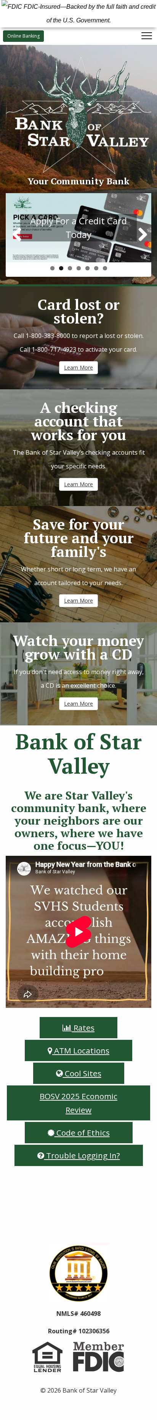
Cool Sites (82, 1073)
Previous (17, 235)
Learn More (78, 367)
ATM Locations (80, 1050)
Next (139, 235)
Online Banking (23, 36)
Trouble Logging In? (82, 1155)
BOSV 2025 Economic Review (78, 1103)
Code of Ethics (82, 1132)
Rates (83, 1027)
